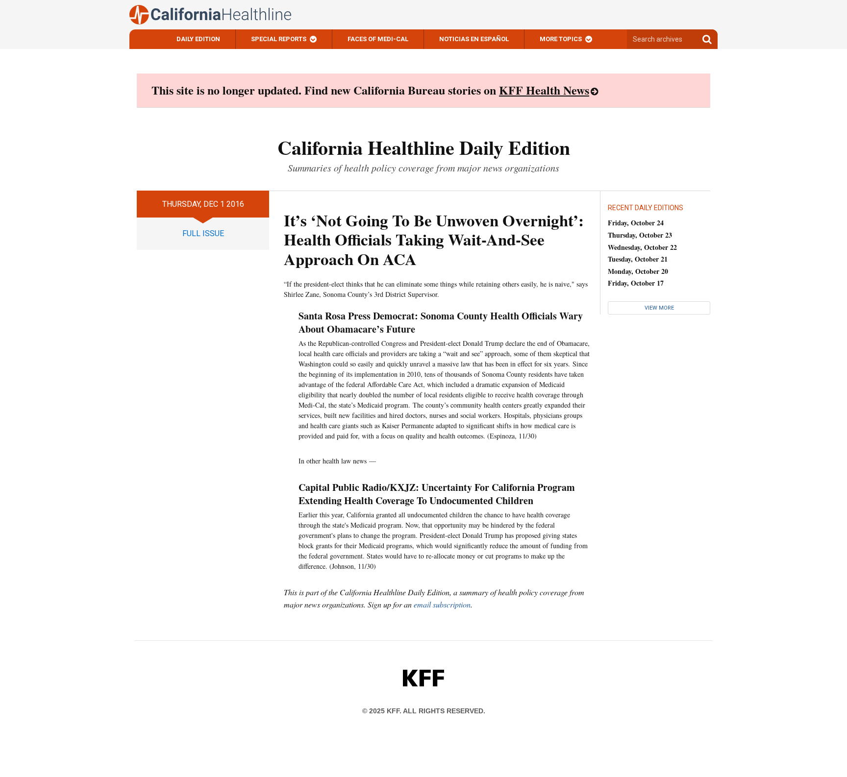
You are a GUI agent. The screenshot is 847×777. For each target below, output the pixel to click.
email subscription (442, 604)
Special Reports (278, 39)
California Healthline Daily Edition (423, 147)
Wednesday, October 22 (642, 247)
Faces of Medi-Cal (378, 39)
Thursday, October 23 (640, 235)
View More (659, 308)
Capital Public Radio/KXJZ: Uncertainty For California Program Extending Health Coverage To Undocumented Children (437, 494)
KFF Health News (544, 89)
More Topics (561, 39)
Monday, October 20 (638, 271)
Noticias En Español (474, 39)
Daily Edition (198, 39)
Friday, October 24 (636, 223)
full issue (203, 233)
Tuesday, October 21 (638, 259)
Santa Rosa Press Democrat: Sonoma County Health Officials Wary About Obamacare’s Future (441, 322)
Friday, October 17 (636, 283)
